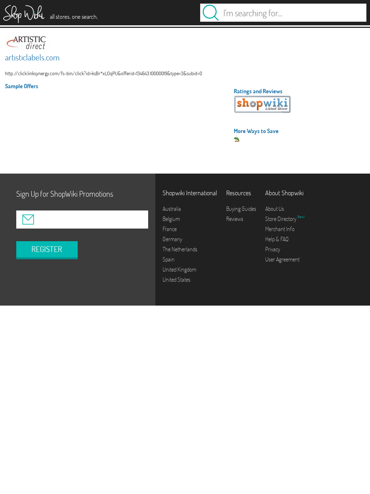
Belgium (171, 218)
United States (176, 279)
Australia (172, 208)
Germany (172, 239)
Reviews (234, 218)
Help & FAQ (277, 239)
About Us (274, 208)
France (170, 229)
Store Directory (281, 218)
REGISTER (46, 249)
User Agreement (282, 259)
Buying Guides (241, 208)
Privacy (272, 249)
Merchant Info (279, 229)
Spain (169, 259)
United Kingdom (179, 269)
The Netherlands (180, 249)
